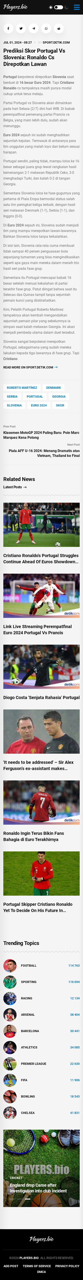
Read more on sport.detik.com (28, 367)
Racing (26, 998)
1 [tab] (12, 1199)
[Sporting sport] (10, 981)
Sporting (29, 982)
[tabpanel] (41, 1168)
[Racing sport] (10, 998)
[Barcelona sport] (10, 1031)
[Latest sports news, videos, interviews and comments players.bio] (15, 7)
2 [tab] (20, 1199)
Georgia (59, 396)
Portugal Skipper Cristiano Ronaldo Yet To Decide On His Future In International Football (37, 910)
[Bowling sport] (10, 1096)
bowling (28, 1096)
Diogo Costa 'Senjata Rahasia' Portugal (41, 697)
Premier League (33, 1063)
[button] (8, 28)
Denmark (53, 387)
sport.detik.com (56, 42)
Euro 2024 (39, 405)
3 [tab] (27, 1199)
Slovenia (14, 405)
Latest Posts (12, 487)
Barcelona (30, 1031)
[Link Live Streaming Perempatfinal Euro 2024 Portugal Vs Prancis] (41, 596)
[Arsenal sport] (10, 1014)
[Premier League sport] (10, 1063)
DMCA (41, 1272)
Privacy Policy (67, 1266)
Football (29, 965)
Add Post (11, 1266)
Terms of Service (37, 1266)
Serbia (12, 396)
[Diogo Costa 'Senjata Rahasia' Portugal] (41, 667)
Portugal (35, 396)
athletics (29, 1047)
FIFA (24, 1080)
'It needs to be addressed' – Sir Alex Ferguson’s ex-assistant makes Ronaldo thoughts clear (38, 768)
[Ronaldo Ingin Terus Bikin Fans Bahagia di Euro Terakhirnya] (41, 802)
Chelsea (28, 1113)
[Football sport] (10, 965)
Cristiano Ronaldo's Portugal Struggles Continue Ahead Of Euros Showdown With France (41, 562)
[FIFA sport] (10, 1080)
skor (60, 405)
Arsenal (28, 1014)
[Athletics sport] (10, 1047)
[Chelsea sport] (10, 1112)
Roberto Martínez (22, 387)
